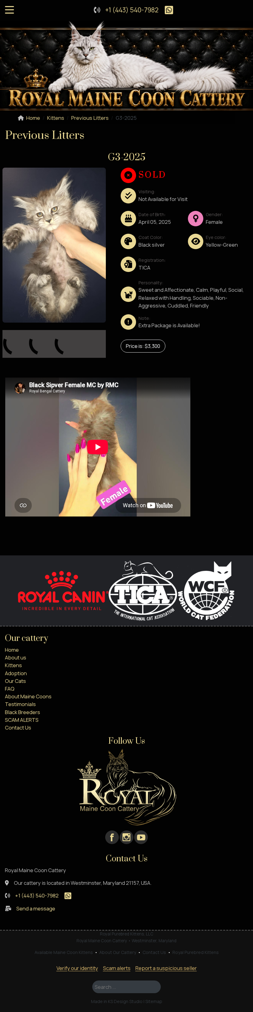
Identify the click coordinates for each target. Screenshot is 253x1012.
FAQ (10, 688)
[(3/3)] (78, 333)
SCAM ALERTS (22, 719)
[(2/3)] (52, 333)
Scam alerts (117, 968)
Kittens (13, 665)
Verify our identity (77, 968)
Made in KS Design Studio (117, 1001)
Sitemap (153, 1001)
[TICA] (143, 589)
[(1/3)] (26, 333)
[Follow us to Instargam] (126, 836)
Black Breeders (22, 712)
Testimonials (20, 704)
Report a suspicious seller (166, 968)
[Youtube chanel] (141, 836)
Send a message (35, 908)
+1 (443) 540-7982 (132, 10)
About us (15, 657)
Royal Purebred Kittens (195, 952)
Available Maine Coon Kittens (64, 952)
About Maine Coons (28, 696)
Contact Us (18, 727)
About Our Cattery (117, 952)
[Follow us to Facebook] (112, 836)
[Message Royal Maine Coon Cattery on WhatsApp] (166, 10)
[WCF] (206, 589)
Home (12, 649)
